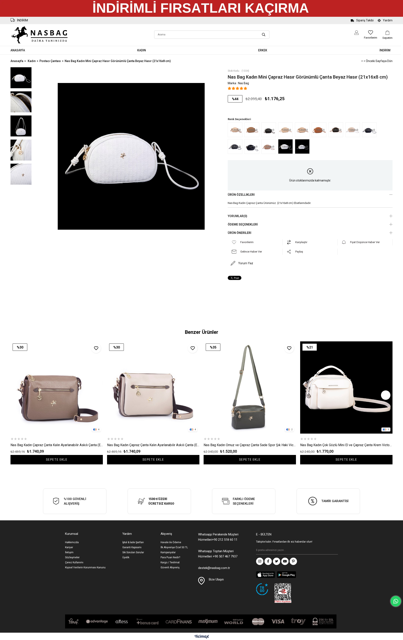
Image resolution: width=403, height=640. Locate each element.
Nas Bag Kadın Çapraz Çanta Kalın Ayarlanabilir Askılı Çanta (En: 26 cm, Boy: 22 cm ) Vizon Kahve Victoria (56, 445)
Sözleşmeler (72, 557)
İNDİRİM (384, 50)
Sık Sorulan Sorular (133, 552)
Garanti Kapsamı (131, 547)
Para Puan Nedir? (170, 557)
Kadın (141, 50)
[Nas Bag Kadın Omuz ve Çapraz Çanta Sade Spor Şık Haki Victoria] (250, 387)
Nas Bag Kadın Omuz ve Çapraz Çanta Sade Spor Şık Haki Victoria (250, 445)
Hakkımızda (72, 542)
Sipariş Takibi (365, 20)
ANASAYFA (17, 50)
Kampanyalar (168, 552)
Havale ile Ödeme (171, 542)
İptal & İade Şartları (133, 542)
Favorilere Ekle (96, 348)
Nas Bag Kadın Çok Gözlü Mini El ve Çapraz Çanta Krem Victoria (346, 445)
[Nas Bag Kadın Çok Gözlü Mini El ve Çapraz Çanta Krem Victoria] (346, 387)
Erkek (262, 50)
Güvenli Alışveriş (170, 567)
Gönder (335, 550)
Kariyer (69, 547)
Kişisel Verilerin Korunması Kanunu (85, 567)
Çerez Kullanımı (74, 562)
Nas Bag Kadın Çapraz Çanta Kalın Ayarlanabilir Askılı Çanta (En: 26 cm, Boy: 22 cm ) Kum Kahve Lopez (153, 445)
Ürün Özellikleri (241, 194)
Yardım (388, 20)
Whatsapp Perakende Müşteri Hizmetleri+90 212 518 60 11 (218, 537)
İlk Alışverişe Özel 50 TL (174, 547)
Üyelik (125, 557)
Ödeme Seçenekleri (243, 224)
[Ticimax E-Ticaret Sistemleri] (201, 637)
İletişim (69, 552)
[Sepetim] (387, 32)
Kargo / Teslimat (170, 562)
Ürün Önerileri (239, 232)
